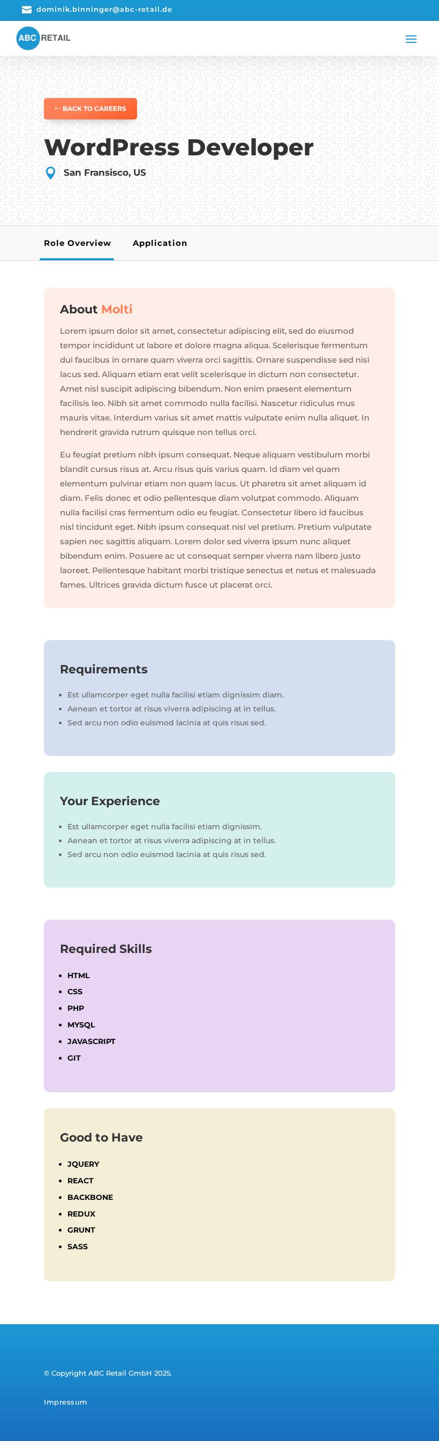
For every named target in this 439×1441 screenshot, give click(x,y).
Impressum (66, 1402)
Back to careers (94, 108)
